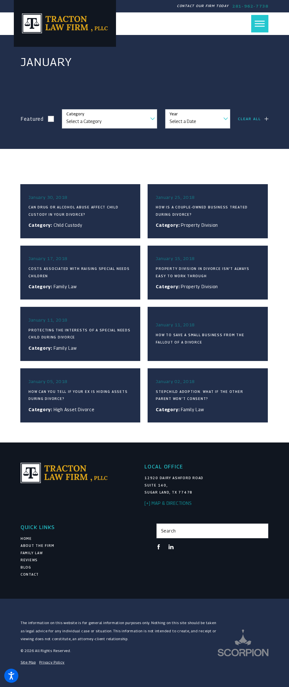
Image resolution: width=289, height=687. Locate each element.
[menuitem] (77, 539)
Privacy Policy (52, 662)
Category (75, 114)
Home (26, 539)
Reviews (29, 560)
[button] (11, 676)
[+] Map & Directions (168, 503)
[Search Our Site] (261, 531)
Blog (26, 567)
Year (174, 114)
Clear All (249, 118)
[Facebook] (158, 546)
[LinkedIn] (171, 546)
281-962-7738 (250, 6)
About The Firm (37, 546)
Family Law (32, 553)
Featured (32, 119)
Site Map (28, 662)
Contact (30, 574)
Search (168, 530)
